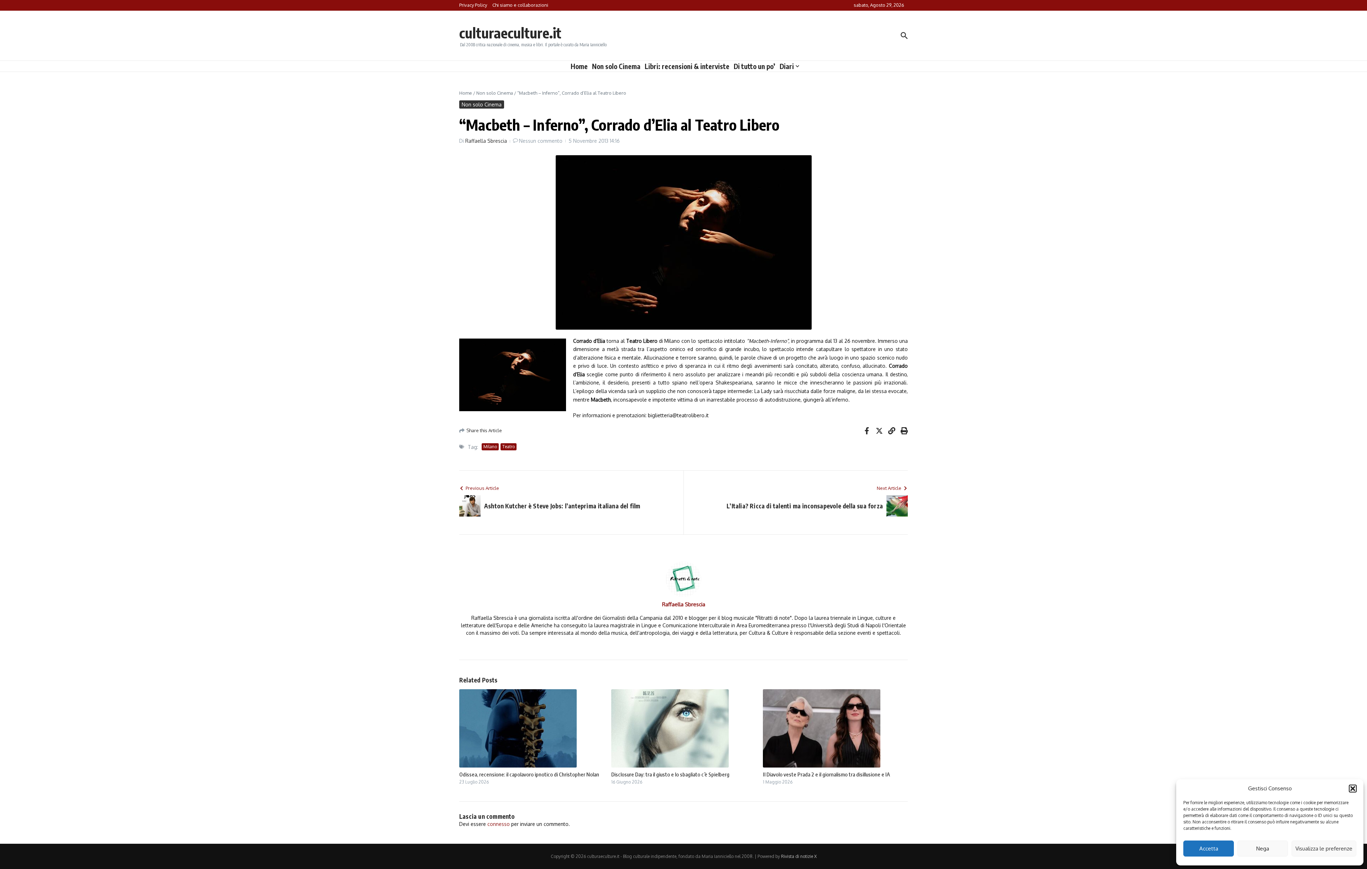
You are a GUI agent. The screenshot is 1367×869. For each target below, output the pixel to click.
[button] (1352, 788)
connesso (498, 824)
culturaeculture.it (510, 33)
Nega (1262, 848)
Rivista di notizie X (799, 856)
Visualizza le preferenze (1323, 848)
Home (579, 66)
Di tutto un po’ (754, 66)
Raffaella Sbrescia (486, 141)
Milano (490, 446)
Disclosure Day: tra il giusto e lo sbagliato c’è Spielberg (670, 774)
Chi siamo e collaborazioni (520, 5)
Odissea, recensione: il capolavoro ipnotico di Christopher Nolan (529, 774)
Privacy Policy (473, 5)
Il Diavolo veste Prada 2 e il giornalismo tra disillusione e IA (826, 774)
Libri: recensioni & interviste (687, 66)
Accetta (1208, 848)
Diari (787, 66)
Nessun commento (540, 141)
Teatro (508, 446)
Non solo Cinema (616, 66)
